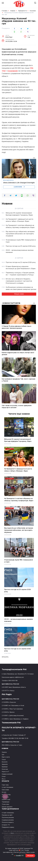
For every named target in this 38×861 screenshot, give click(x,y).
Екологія (4, 762)
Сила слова (5, 789)
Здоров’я (5, 764)
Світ (3, 754)
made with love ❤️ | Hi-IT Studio (19, 850)
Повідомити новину (8, 827)
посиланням (13, 71)
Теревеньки (5, 801)
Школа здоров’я (7, 806)
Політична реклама (8, 817)
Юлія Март (8, 36)
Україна (4, 752)
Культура (5, 769)
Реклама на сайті (7, 815)
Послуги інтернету (8, 822)
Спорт (4, 776)
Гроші (4, 759)
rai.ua (12, 833)
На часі (4, 792)
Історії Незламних (7, 787)
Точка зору (5, 804)
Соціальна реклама (8, 820)
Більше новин (19, 294)
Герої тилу (5, 785)
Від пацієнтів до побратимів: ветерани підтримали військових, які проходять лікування (18, 530)
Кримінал (5, 766)
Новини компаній (7, 774)
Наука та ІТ (5, 771)
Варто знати (6, 757)
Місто (3, 779)
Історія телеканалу (8, 812)
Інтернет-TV (6, 824)
